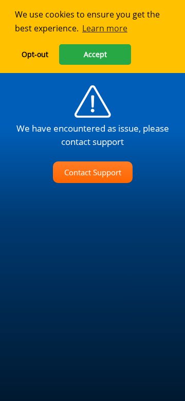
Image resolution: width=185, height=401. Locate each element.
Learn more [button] (104, 28)
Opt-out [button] (35, 54)
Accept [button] (95, 54)
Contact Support (92, 172)
